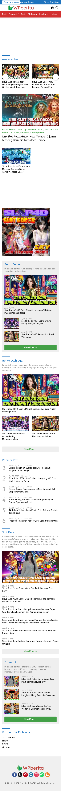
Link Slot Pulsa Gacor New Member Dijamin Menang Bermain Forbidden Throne (29, 138)
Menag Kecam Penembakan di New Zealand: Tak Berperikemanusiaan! (32, 490)
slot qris (6, 747)
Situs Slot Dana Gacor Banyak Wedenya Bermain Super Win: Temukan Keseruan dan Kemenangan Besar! (29, 610)
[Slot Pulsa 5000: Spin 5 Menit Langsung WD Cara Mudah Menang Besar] (30, 290)
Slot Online (14, 132)
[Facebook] (14, 775)
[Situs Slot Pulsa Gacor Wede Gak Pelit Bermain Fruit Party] (30, 567)
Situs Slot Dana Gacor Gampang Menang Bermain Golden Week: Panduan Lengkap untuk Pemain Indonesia (15, 85)
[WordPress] (31, 775)
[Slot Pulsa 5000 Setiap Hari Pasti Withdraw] (11, 336)
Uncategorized (37, 132)
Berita (5, 129)
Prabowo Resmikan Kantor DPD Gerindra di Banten (33, 521)
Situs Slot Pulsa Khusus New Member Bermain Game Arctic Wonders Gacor (16, 169)
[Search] (57, 7)
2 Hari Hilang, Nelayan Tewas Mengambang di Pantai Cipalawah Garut (31, 501)
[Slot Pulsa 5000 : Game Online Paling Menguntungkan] (11, 323)
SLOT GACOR (8, 737)
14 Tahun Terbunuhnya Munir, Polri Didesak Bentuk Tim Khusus (33, 511)
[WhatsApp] (42, 775)
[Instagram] (36, 775)
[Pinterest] (25, 775)
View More (29, 347)
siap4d (5, 740)
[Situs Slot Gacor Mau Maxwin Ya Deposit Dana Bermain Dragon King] (45, 71)
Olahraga (22, 129)
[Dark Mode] (52, 7)
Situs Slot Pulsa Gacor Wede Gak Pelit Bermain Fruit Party (27, 589)
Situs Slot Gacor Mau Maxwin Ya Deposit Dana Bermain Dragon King (44, 85)
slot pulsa (24, 132)
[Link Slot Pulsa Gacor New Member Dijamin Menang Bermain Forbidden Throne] (30, 110)
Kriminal (13, 129)
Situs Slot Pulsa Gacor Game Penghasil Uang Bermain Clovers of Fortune (28, 600)
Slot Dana (49, 129)
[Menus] (4, 7)
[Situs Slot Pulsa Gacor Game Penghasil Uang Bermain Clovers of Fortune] (11, 694)
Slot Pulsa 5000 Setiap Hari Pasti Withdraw (37, 335)
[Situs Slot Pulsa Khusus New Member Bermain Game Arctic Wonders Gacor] (16, 156)
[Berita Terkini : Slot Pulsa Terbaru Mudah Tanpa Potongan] (20, 7)
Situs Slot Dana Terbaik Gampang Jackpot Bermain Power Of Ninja (30, 642)
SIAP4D (5, 744)
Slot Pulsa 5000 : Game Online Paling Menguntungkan (36, 322)
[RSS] (47, 775)
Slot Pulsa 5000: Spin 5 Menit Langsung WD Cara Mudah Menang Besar (28, 311)
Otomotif (32, 129)
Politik (41, 129)
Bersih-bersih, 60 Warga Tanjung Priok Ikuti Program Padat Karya (29, 469)
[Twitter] (20, 775)
